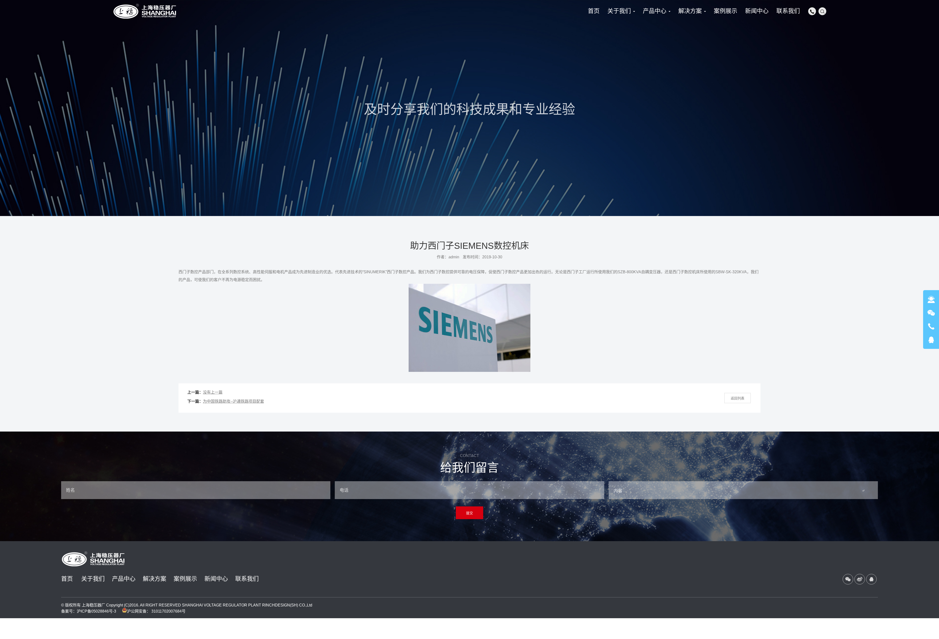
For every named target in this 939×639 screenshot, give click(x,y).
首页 (67, 578)
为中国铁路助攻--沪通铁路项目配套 (233, 401)
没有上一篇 (213, 392)
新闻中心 (216, 578)
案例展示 (185, 578)
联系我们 (247, 578)
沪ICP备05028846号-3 (96, 611)
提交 (469, 513)
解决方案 (154, 578)
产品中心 (123, 578)
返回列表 (737, 398)
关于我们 (93, 578)
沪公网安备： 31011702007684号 (156, 611)
